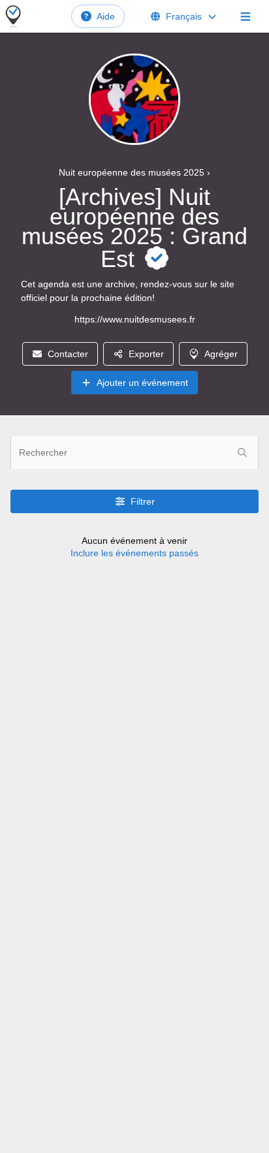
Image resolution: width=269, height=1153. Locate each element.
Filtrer (143, 501)
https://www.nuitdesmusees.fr (134, 319)
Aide (106, 16)
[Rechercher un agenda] (242, 452)
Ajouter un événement (142, 382)
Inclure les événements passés (134, 553)
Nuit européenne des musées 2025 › (134, 172)
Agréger (221, 354)
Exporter (146, 354)
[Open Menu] (245, 16)
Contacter (68, 354)
